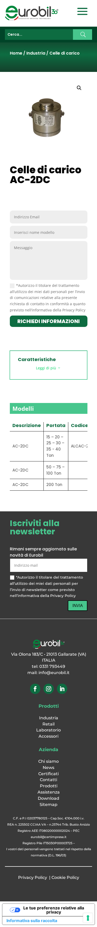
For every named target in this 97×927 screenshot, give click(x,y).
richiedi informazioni (48, 321)
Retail (48, 724)
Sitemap (48, 804)
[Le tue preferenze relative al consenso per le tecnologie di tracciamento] (88, 918)
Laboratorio (48, 730)
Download (48, 798)
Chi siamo (48, 761)
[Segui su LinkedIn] (62, 689)
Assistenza (49, 792)
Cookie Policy (65, 877)
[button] (79, 88)
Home (16, 53)
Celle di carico (64, 53)
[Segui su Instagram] (48, 689)
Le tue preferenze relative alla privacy (53, 910)
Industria (35, 53)
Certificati (48, 773)
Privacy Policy (32, 877)
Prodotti (48, 785)
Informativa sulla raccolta (31, 920)
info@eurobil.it (54, 672)
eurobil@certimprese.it (48, 837)
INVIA (77, 605)
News (48, 767)
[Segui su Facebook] (35, 689)
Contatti (48, 779)
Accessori (48, 736)
